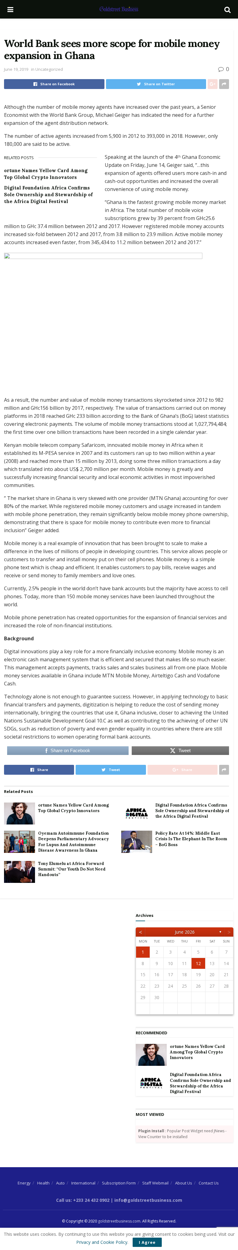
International (83, 1183)
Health (43, 1183)
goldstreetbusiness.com (119, 1221)
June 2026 (185, 932)
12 (198, 963)
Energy (24, 1183)
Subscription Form (119, 1183)
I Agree (147, 1242)
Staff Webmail (155, 1183)
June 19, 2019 (16, 69)
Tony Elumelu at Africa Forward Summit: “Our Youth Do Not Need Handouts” (72, 869)
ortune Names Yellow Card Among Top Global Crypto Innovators (73, 808)
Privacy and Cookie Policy (101, 1242)
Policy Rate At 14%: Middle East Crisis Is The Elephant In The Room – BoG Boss (191, 839)
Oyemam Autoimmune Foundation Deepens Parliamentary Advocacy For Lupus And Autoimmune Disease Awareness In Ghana (73, 842)
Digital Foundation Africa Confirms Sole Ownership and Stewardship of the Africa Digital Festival (48, 194)
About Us (183, 1183)
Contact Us (209, 1183)
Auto (60, 1183)
